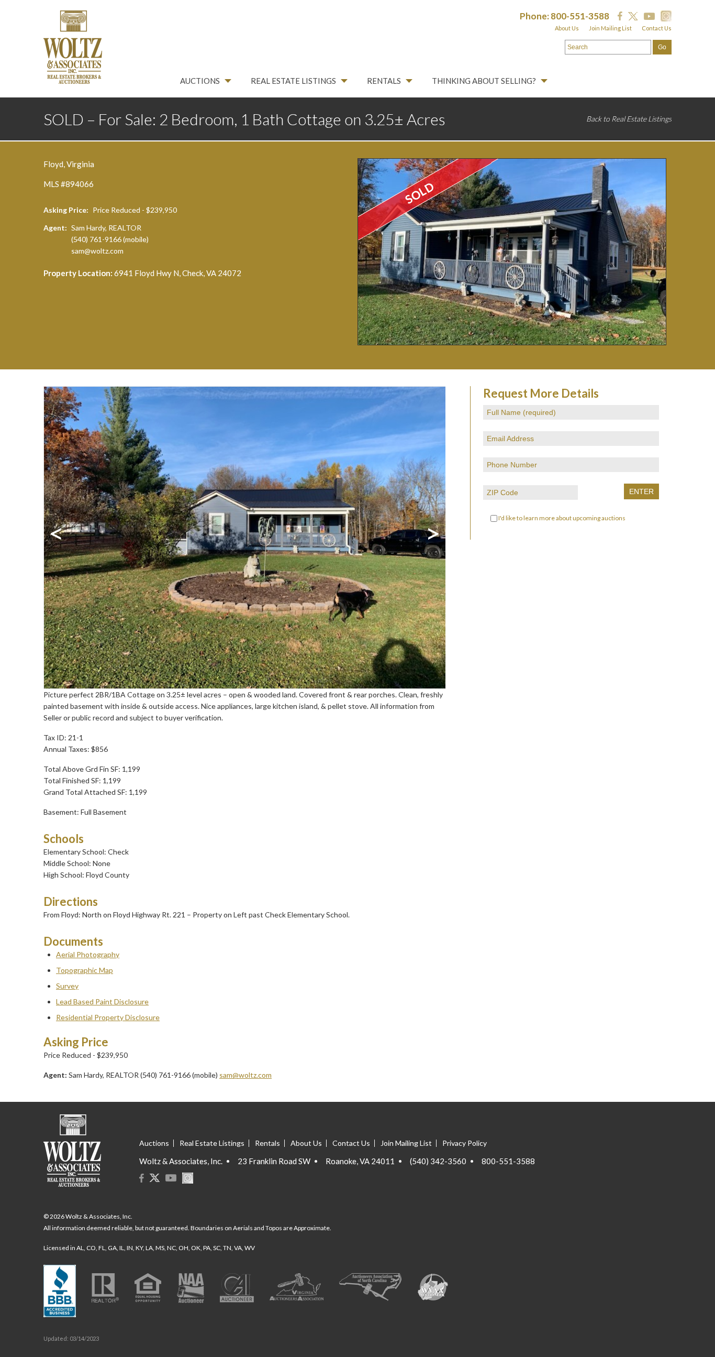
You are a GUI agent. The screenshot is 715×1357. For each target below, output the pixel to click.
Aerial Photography (87, 954)
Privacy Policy (464, 1143)
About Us (567, 28)
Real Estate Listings (293, 80)
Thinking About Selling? (484, 80)
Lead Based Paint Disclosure (102, 1001)
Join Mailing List (610, 28)
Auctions (200, 80)
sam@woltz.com (97, 250)
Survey (67, 985)
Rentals (384, 80)
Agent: (55, 227)
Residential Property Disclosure (108, 1017)
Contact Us (657, 28)
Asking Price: (65, 209)
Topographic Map (84, 970)
